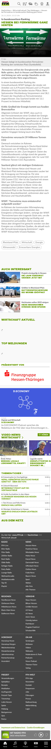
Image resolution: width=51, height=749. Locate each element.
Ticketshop (5, 699)
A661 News (30, 617)
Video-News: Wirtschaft (11, 436)
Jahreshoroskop (7, 654)
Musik (15, 746)
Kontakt (29, 685)
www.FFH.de (17, 535)
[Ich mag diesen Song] (35, 734)
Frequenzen (30, 689)
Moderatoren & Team (34, 654)
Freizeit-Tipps (6, 695)
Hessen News (31, 546)
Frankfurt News (32, 549)
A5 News (29, 614)
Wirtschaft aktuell (19, 10)
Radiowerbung (31, 702)
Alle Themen (30, 590)
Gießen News (31, 569)
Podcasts (29, 658)
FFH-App (29, 678)
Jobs (27, 692)
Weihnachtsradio (7, 576)
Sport (28, 579)
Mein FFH (48, 3)
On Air (29, 637)
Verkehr (30, 596)
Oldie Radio (5, 562)
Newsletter (30, 682)
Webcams (29, 651)
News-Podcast (31, 661)
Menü (46, 746)
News (28, 542)
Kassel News (30, 559)
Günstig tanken (31, 620)
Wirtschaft (27, 242)
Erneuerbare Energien (29, 247)
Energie (39, 242)
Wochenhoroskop (8, 648)
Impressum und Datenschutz (13, 728)
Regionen (6, 596)
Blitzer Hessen (31, 603)
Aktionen (29, 644)
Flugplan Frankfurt (33, 627)
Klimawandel (9, 247)
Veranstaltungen (7, 678)
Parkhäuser (30, 624)
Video (36, 746)
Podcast (25, 746)
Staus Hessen (31, 600)
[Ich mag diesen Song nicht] (46, 734)
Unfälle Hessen (31, 607)
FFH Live (4, 546)
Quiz (3, 716)
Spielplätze (5, 682)
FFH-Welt (30, 675)
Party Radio (5, 569)
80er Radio (5, 549)
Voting (28, 668)
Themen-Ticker (11, 473)
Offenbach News (32, 566)
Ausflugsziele (6, 692)
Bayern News (31, 576)
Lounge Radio (6, 573)
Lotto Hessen (6, 702)
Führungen (30, 695)
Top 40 (4, 583)
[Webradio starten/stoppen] (41, 734)
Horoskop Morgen (8, 644)
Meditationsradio (7, 579)
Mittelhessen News (8, 607)
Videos (28, 648)
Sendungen (30, 641)
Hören (44, 435)
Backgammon (6, 712)
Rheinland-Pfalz (10, 242)
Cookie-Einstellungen (35, 728)
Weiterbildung (31, 705)
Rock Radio (5, 559)
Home (5, 746)
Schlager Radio (7, 566)
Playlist (25, 3)
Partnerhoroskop (7, 658)
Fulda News (30, 573)
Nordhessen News (8, 600)
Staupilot (30, 3)
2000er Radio (6, 556)
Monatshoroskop (7, 651)
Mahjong (4, 709)
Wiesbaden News (32, 552)
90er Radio (5, 552)
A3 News (29, 610)
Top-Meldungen (33, 10)
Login (28, 709)
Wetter (36, 3)
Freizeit (5, 675)
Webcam (42, 3)
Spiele (3, 705)
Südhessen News (8, 614)
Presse (28, 699)
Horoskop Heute (7, 641)
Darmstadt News (32, 562)
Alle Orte (29, 586)
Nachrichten (6, 10)
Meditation (5, 689)
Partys (3, 719)
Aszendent (5, 661)
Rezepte (4, 685)
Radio (4, 542)
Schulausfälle (30, 631)
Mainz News (30, 556)
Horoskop (6, 637)
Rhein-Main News (8, 610)
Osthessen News (8, 603)
